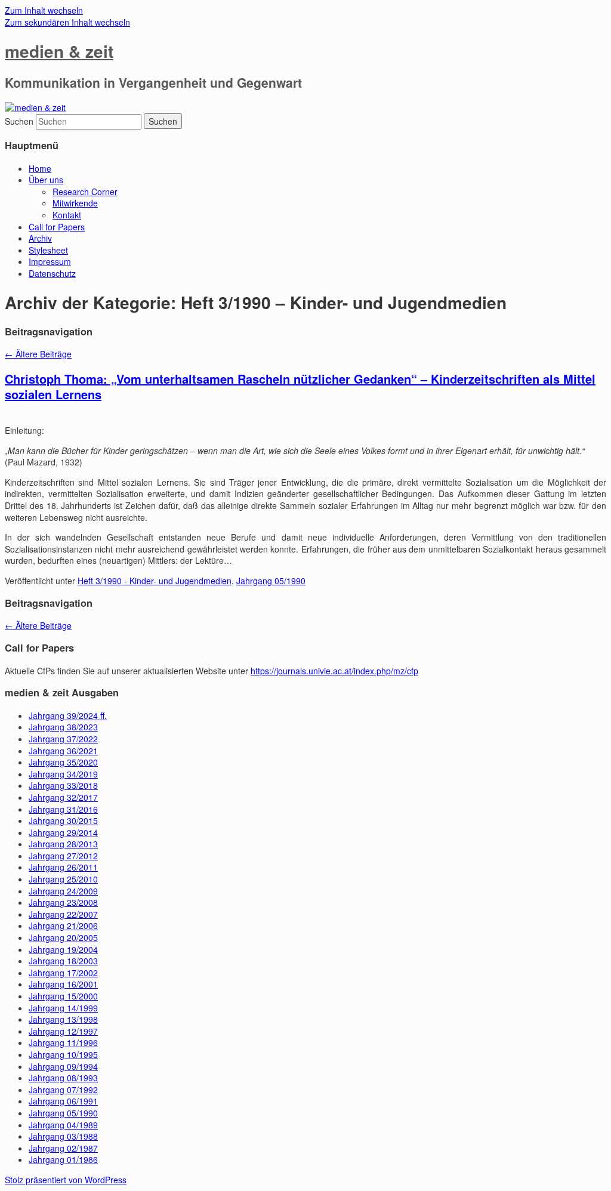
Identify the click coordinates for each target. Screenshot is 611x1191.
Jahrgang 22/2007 (63, 914)
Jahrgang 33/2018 (63, 785)
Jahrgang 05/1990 (271, 581)
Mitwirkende (75, 203)
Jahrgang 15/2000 (63, 996)
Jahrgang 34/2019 (63, 774)
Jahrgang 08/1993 (63, 1078)
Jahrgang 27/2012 (63, 856)
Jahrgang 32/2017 (63, 797)
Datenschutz (52, 273)
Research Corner (85, 192)
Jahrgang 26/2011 (63, 867)
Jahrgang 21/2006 (63, 925)
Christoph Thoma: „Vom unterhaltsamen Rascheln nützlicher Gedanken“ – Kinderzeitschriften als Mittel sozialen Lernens (300, 386)
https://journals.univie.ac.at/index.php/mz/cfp (334, 671)
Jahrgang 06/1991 (63, 1101)
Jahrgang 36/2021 (63, 751)
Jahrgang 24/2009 (63, 891)
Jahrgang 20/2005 (63, 937)
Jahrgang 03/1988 (63, 1136)
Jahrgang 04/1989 (63, 1125)
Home (40, 168)
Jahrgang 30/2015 (63, 820)
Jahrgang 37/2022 (63, 739)
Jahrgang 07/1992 (63, 1090)
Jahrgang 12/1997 (63, 1031)
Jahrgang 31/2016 (63, 809)
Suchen (19, 121)
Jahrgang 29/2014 (63, 832)
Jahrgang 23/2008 (63, 902)
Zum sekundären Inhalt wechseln (67, 22)
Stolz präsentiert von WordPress (65, 1180)
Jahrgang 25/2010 (63, 879)
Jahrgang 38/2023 (63, 727)
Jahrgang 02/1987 (63, 1148)
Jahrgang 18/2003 (63, 961)
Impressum (50, 261)
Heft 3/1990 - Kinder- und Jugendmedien (155, 581)
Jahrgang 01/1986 (63, 1159)
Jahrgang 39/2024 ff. (68, 715)
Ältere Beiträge (38, 354)
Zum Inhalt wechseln (44, 10)
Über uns (46, 180)
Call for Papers (57, 227)
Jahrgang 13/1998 (63, 1019)
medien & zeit (59, 51)
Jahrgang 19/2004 (63, 949)
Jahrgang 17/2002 (63, 973)
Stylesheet (48, 250)
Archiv (40, 238)
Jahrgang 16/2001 (63, 984)
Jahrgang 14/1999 (63, 1008)
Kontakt (67, 215)
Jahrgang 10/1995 (63, 1054)
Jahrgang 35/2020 (63, 762)
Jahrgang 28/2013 (63, 844)
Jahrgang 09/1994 (63, 1066)
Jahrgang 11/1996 (63, 1042)
